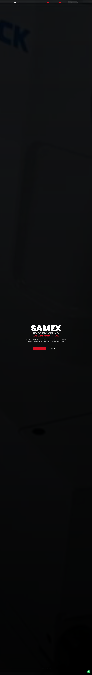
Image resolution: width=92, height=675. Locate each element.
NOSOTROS (53, 348)
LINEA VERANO (37, 2)
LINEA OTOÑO (45, 2)
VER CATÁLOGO (40, 348)
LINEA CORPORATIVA (56, 2)
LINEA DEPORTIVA (30, 2)
